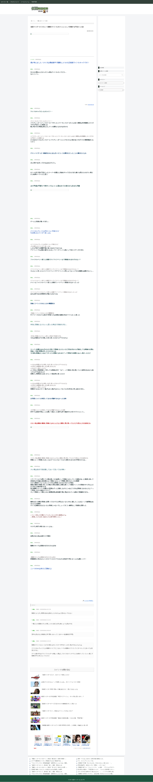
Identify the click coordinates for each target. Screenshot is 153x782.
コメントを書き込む (62, 670)
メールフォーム (25, 2)
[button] (122, 75)
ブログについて (14, 2)
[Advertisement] (62, 91)
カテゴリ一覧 (4, 2)
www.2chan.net (91, 104)
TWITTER (34, 2)
